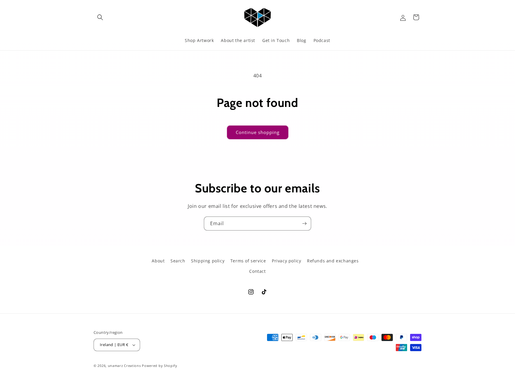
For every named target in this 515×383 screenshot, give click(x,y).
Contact (257, 271)
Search (177, 261)
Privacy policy (286, 261)
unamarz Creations (124, 365)
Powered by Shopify (159, 365)
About (158, 261)
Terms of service (248, 261)
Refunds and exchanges (333, 261)
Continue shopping (258, 132)
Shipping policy (207, 261)
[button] (100, 17)
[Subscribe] (304, 224)
